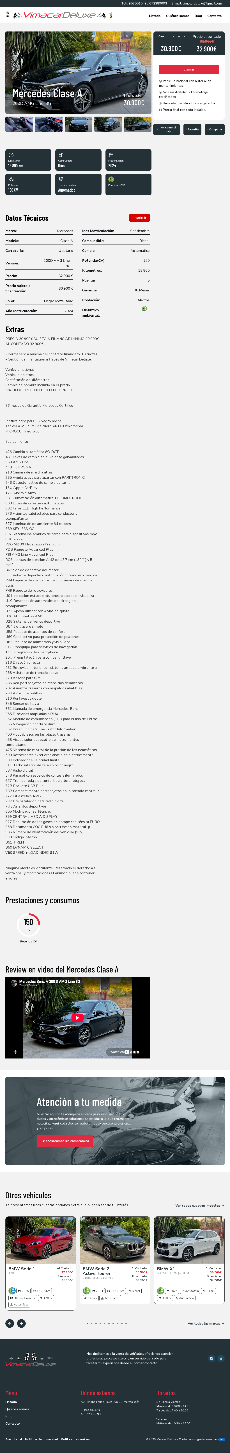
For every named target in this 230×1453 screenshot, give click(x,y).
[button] (17, 76)
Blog (198, 16)
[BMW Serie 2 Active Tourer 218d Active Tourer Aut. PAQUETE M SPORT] (115, 1240)
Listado (155, 16)
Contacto (214, 16)
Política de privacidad (41, 1439)
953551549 (138, 3)
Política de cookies (75, 1439)
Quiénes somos (177, 16)
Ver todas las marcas (204, 1323)
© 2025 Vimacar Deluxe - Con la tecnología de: (176, 1439)
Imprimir (139, 217)
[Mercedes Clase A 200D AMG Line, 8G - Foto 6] (137, 124)
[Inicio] (59, 15)
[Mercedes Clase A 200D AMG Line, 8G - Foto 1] (78, 72)
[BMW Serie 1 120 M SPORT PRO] (41, 1240)
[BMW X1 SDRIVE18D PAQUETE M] (189, 1240)
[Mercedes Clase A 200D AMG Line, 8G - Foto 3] (49, 124)
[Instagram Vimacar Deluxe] (221, 1358)
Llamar (189, 69)
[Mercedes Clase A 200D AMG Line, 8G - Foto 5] (108, 124)
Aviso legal (13, 1439)
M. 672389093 (91, 1414)
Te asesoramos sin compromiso (65, 1141)
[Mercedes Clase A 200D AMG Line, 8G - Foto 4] (78, 124)
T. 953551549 (90, 1410)
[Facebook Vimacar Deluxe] (211, 1358)
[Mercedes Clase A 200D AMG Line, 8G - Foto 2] (19, 124)
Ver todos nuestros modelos (198, 1205)
